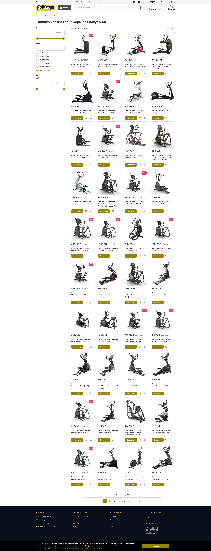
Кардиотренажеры (61, 16)
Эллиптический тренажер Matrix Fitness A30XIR (81, 478)
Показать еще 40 (122, 495)
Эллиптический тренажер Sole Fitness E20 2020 (81, 112)
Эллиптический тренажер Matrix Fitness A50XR (161, 340)
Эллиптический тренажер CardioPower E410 (134, 478)
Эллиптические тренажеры (81, 16)
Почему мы (113, 520)
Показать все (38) (43, 70)
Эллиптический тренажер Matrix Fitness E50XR (108, 156)
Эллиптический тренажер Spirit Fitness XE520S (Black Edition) (108, 386)
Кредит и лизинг (102, 2)
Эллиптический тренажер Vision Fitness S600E (81, 340)
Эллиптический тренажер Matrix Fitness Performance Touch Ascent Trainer (162, 157)
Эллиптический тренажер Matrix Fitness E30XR (108, 112)
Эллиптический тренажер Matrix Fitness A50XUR (81, 249)
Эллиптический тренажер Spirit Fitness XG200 (81, 203)
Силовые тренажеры (44, 520)
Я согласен (156, 546)
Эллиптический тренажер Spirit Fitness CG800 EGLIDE (135, 65)
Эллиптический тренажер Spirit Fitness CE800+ (161, 294)
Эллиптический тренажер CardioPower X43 (108, 431)
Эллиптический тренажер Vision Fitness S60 (108, 340)
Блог (54, 2)
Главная (39, 16)
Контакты (39, 2)
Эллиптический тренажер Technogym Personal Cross (108, 65)
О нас (91, 2)
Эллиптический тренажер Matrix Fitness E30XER (134, 203)
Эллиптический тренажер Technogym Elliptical (81, 65)
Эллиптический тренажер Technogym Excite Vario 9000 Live (161, 66)
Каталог (66, 8)
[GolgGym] (45, 8)
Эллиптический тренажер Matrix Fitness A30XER (108, 249)
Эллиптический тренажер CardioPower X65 (108, 294)
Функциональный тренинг (46, 527)
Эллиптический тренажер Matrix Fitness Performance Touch (135, 295)
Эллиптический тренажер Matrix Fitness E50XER (134, 340)
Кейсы (48, 2)
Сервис (84, 2)
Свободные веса (42, 523)
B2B (77, 2)
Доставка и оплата (66, 2)
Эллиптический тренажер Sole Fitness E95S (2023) (81, 385)
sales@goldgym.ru (152, 533)
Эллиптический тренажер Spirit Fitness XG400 (134, 112)
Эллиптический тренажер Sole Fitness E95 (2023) (161, 478)
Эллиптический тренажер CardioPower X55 (108, 478)
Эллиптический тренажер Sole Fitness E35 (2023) (161, 385)
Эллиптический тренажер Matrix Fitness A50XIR (81, 431)
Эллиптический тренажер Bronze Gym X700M (134, 156)
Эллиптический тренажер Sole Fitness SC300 (81, 156)
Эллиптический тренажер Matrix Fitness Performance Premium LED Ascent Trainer (108, 204)
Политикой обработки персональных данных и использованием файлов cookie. (72, 548)
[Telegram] (134, 2)
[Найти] (138, 7)
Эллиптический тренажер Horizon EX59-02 (134, 385)
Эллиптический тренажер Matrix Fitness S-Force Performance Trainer (134, 432)
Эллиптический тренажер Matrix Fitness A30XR (161, 249)
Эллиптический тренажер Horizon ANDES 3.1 (161, 203)
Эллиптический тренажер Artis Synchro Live (161, 112)
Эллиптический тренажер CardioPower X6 (134, 249)
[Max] (139, 2)
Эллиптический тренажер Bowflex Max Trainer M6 (161, 431)
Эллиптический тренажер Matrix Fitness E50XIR (81, 294)
